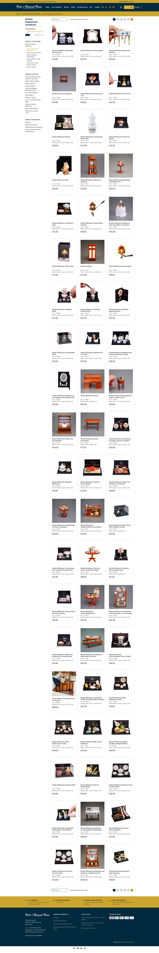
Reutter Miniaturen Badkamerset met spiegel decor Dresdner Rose (63, 396)
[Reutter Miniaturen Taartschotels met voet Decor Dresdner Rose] (64, 554)
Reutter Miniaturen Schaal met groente (119, 138)
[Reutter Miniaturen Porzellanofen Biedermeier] (93, 122)
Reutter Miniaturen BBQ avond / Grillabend (91, 742)
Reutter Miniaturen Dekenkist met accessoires (63, 699)
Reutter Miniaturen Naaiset (61, 137)
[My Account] (121, 7)
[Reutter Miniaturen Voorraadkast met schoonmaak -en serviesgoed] (121, 597)
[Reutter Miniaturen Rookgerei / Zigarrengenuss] (121, 857)
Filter (27, 35)
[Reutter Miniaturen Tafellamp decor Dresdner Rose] (121, 554)
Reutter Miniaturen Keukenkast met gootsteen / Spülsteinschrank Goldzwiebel (92, 873)
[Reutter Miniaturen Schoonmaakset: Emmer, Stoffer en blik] (121, 640)
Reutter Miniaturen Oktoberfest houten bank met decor (91, 655)
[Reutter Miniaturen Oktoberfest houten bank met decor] (93, 640)
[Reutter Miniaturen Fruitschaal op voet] (93, 79)
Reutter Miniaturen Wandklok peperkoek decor (119, 310)
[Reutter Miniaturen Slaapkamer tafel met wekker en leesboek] (121, 209)
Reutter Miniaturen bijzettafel (62, 94)
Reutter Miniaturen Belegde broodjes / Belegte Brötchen (118, 742)
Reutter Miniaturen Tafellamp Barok (62, 310)
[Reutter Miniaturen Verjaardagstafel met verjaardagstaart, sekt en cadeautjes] (93, 597)
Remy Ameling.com (127, 942)
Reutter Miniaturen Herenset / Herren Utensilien (119, 829)
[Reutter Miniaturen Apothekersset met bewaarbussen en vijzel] (121, 338)
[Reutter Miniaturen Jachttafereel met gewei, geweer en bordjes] (121, 424)
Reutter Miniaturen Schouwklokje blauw (63, 353)
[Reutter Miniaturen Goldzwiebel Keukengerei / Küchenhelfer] (64, 814)
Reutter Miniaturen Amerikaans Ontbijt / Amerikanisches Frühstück (92, 698)
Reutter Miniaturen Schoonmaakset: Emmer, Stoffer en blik (120, 656)
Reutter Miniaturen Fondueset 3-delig (63, 224)
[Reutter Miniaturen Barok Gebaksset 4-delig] (121, 683)
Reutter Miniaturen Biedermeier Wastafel (119, 51)
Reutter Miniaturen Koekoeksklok (120, 266)
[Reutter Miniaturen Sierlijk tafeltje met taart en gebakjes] (64, 511)
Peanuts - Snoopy (30, 97)
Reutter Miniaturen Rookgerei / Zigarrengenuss (119, 872)
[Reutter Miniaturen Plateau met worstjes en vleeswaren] (121, 468)
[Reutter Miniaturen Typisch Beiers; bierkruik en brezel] (64, 597)
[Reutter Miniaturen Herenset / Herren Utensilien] (121, 814)
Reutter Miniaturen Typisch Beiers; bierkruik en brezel (63, 612)
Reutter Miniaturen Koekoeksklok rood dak (92, 224)
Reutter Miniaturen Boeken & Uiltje (63, 785)
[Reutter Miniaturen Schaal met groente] (121, 122)
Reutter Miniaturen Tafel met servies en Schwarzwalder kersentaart (90, 570)
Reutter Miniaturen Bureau (89, 396)
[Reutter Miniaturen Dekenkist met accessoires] (64, 683)
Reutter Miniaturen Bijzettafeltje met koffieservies (119, 181)
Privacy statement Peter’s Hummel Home (64, 928)
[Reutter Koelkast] (93, 252)
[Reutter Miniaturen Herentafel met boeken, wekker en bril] (121, 381)
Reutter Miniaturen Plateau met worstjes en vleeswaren (119, 483)
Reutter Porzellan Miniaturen (31, 14)
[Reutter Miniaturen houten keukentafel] (93, 424)
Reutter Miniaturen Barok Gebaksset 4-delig (117, 698)
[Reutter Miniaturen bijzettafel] (64, 79)
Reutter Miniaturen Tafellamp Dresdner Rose (90, 310)
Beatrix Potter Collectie (32, 81)
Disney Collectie (30, 83)
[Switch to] (102, 7)
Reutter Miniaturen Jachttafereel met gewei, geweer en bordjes (120, 440)
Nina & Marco (29, 95)
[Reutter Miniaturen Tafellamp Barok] (64, 295)
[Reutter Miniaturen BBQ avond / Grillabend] (93, 727)
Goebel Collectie (30, 86)
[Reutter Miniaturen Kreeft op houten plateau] (93, 468)
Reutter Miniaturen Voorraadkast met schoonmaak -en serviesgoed (120, 612)
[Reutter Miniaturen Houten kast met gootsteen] (64, 424)
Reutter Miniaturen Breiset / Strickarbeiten (90, 786)
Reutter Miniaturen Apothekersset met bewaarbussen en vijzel (120, 353)
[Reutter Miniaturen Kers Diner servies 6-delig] (64, 857)
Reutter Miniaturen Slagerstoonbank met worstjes (91, 526)
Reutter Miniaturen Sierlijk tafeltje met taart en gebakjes (63, 526)
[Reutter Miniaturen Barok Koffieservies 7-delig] (64, 727)
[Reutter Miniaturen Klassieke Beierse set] (64, 468)
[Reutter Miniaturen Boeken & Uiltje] (64, 771)
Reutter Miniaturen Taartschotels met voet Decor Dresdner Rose (63, 569)
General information (31, 125)
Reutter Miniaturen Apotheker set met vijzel (92, 353)
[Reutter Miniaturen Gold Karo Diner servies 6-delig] (121, 771)
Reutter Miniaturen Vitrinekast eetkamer (91, 181)
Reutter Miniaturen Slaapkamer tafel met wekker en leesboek (119, 224)
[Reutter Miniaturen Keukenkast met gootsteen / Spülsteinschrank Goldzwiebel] (93, 857)
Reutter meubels (31, 67)
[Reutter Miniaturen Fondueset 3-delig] (64, 209)
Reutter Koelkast (86, 266)
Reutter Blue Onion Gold (34, 52)
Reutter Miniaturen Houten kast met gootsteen (62, 440)
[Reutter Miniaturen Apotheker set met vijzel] (93, 338)
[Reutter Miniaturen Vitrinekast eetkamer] (93, 166)
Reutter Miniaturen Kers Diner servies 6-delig (62, 872)
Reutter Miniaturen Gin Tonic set (120, 94)
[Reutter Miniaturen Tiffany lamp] (64, 252)
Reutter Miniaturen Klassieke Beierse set (62, 483)
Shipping (28, 122)
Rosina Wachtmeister (31, 108)
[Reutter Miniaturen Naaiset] (64, 122)
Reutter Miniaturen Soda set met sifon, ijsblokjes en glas (120, 526)
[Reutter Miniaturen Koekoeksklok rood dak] (93, 209)
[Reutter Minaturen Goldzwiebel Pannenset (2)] (64, 36)
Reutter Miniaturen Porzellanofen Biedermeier (92, 138)
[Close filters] (44, 19)
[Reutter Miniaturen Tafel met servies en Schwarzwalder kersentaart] (93, 554)
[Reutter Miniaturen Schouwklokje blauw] (64, 338)
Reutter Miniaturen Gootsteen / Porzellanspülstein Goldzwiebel (91, 829)
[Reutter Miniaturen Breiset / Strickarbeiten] (93, 771)
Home (18, 14)
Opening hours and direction (34, 127)
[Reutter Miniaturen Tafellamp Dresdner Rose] (93, 295)
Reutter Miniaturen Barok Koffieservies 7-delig (60, 742)
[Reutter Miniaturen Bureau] (93, 381)
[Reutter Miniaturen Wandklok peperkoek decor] (121, 295)
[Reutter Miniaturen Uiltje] (64, 166)
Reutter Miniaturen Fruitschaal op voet (92, 94)
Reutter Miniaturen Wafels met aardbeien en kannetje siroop (62, 655)
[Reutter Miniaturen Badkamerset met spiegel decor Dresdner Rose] (64, 381)
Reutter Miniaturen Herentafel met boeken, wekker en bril (120, 396)
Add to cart (64, 62)
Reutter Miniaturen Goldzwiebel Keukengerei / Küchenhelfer (62, 829)
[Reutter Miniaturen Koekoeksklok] (121, 252)
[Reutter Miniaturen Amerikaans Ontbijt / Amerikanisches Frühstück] (93, 683)
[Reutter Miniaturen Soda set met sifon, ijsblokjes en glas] (121, 511)
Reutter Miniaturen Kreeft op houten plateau (90, 483)
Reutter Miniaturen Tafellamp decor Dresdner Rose (119, 569)
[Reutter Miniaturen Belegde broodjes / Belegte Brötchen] (121, 727)
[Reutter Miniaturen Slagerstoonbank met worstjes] (93, 511)
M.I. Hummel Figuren (31, 92)
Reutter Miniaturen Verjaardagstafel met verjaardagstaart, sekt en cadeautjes (89, 614)
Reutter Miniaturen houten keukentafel (89, 440)
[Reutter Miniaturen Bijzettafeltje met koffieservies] (121, 166)
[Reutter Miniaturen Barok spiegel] (93, 36)
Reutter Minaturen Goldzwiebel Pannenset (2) (62, 51)
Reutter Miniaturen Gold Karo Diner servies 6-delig (121, 786)
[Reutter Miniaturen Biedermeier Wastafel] (121, 36)
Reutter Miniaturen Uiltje (60, 180)
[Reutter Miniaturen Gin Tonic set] (121, 79)
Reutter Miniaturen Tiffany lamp (63, 266)
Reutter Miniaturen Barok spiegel (92, 50)
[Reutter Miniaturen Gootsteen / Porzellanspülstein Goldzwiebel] (93, 814)
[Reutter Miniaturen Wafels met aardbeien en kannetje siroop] (64, 640)
